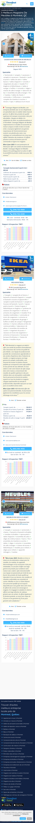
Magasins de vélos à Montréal (12, 781)
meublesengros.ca (12, 619)
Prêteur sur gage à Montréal (11, 787)
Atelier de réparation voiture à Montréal (14, 726)
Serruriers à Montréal (9, 789)
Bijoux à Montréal (8, 732)
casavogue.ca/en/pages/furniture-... (17, 206)
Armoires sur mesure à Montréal (12, 721)
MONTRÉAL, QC (16, 8)
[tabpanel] (17, 44)
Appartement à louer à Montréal (12, 718)
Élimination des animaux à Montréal (13, 754)
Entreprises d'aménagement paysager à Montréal (17, 756)
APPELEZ (8, 56)
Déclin (29, 818)
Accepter (23, 818)
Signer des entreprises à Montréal (13, 792)
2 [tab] (16, 274)
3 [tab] (17, 51)
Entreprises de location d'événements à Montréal (17, 762)
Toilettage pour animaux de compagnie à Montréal (17, 795)
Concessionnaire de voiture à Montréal (14, 740)
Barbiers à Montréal (9, 729)
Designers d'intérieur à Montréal (12, 748)
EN (16, 10)
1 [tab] (14, 51)
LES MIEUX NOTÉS (5, 8)
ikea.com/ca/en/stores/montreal (16, 445)
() (22, 62)
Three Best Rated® (16, 821)
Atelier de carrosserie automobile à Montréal (16, 723)
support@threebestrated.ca (15, 809)
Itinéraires (24, 66)
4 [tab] (18, 51)
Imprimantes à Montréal (10, 770)
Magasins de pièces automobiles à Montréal (16, 778)
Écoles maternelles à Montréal (12, 751)
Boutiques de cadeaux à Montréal (13, 734)
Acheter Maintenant (10, 197)
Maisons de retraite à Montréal (12, 784)
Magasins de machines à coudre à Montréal (16, 773)
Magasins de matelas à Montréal (12, 776)
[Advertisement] (17, 682)
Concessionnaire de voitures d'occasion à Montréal (17, 743)
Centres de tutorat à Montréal (12, 737)
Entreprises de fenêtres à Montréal (13, 759)
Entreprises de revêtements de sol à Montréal (16, 765)
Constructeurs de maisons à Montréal (14, 745)
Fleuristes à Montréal (9, 767)
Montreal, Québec (10, 714)
